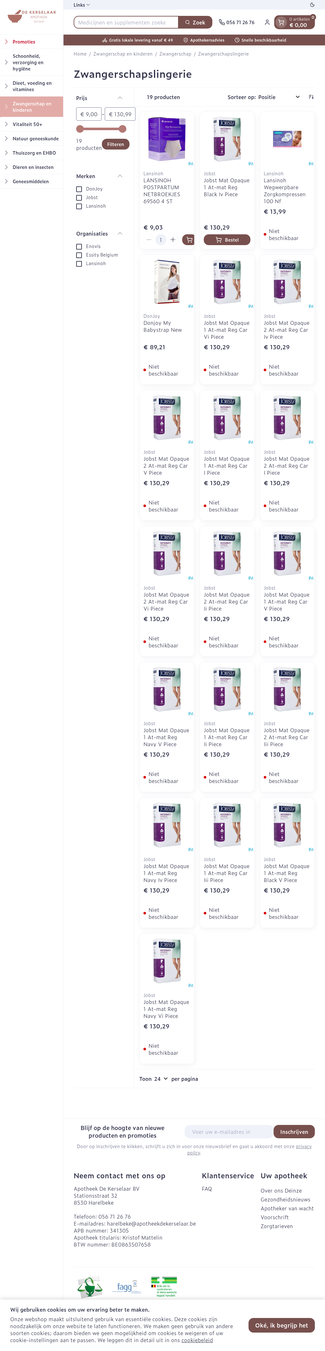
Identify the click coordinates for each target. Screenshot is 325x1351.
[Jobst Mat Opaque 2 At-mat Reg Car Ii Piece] (227, 553)
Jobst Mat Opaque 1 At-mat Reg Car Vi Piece (226, 329)
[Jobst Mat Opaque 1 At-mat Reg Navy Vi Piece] (167, 960)
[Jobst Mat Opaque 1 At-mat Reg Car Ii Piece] (227, 689)
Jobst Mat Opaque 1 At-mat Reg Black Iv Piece (226, 187)
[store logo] (31, 17)
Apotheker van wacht (287, 1208)
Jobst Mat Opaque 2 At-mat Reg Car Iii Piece (286, 737)
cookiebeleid (197, 1340)
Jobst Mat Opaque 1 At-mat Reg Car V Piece (286, 601)
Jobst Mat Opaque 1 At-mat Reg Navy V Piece (166, 737)
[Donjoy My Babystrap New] (167, 282)
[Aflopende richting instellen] (311, 96)
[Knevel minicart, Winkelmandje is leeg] (281, 22)
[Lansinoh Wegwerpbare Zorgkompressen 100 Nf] (287, 139)
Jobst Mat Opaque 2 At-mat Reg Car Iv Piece (286, 329)
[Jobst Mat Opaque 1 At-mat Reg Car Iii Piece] (227, 825)
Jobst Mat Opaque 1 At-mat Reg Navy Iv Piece (166, 873)
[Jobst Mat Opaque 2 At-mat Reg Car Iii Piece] (287, 689)
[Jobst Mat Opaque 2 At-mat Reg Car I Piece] (287, 417)
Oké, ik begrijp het (281, 1325)
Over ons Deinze (281, 1190)
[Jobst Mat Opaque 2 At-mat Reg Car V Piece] (167, 417)
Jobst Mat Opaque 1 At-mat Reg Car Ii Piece (226, 737)
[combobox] (126, 22)
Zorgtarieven (277, 1225)
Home (80, 53)
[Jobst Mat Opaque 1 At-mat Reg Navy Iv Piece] (167, 825)
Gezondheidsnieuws (285, 1199)
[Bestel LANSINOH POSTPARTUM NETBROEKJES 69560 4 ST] (189, 239)
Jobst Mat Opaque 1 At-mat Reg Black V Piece (286, 873)
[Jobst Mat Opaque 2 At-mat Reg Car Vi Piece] (167, 553)
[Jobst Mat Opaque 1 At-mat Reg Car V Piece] (287, 553)
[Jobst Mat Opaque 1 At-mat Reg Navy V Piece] (167, 689)
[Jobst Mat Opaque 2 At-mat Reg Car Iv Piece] (287, 282)
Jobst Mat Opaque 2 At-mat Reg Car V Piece (166, 465)
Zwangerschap (175, 53)
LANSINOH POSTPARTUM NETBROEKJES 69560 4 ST (161, 190)
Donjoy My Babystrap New (162, 326)
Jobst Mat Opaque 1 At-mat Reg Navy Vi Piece (166, 1009)
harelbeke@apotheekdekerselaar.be (151, 1223)
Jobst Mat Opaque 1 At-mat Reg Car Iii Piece (226, 873)
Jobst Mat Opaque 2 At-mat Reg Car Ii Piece (226, 601)
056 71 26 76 (114, 1216)
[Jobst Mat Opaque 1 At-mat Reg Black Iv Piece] (227, 139)
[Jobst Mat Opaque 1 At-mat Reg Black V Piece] (287, 825)
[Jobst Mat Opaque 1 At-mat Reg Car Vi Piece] (227, 282)
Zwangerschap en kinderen (123, 53)
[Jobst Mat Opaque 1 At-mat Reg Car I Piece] (227, 417)
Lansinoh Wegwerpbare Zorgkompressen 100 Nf (285, 190)
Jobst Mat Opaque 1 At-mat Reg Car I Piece (226, 465)
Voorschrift (275, 1217)
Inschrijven (294, 1131)
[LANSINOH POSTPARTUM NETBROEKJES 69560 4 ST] (167, 139)
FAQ (207, 1188)
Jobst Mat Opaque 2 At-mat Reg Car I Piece (286, 465)
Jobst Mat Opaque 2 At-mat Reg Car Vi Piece (166, 601)
